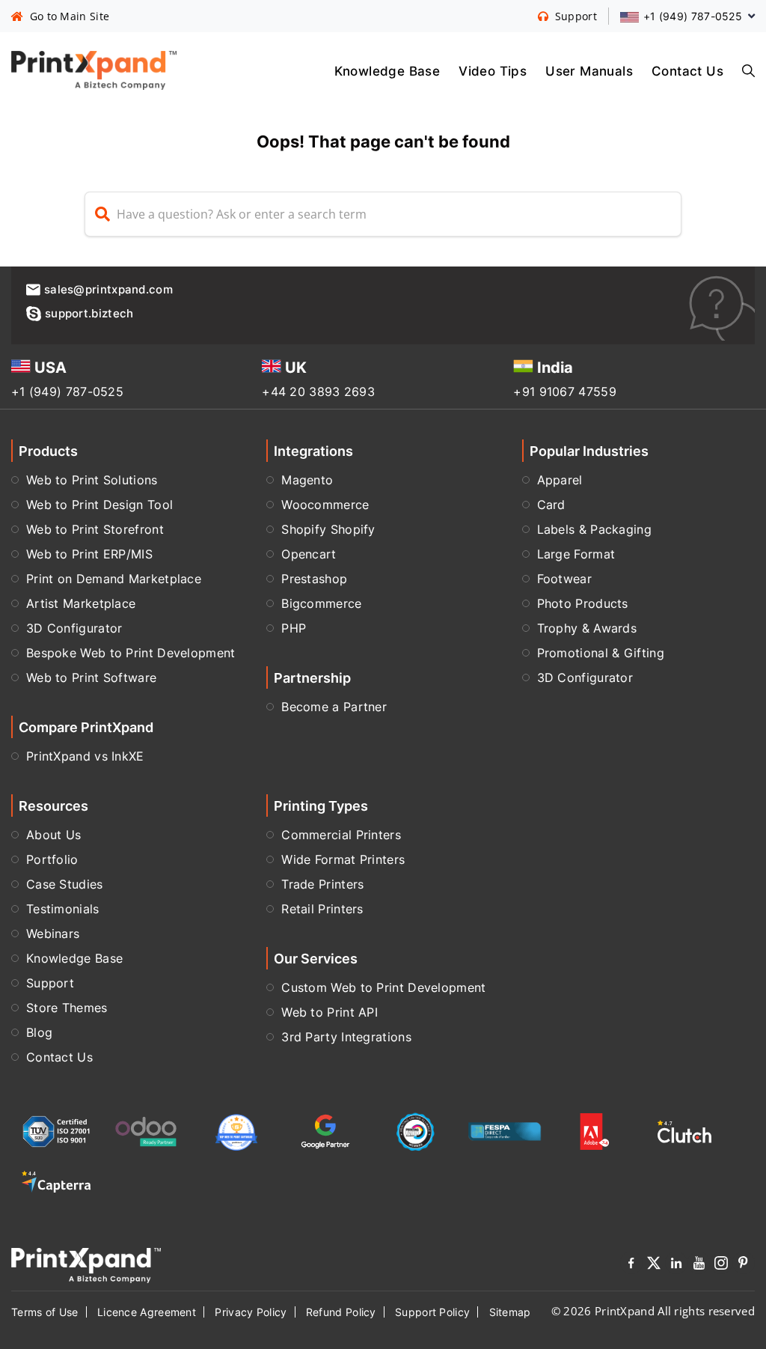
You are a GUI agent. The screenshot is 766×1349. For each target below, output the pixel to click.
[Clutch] (684, 1131)
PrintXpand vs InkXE (85, 756)
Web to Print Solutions (92, 480)
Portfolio (52, 859)
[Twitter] (654, 1265)
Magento (307, 480)
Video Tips (493, 70)
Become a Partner (334, 706)
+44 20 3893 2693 (318, 391)
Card (551, 504)
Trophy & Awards (587, 628)
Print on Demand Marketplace (113, 578)
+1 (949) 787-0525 (67, 391)
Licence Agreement (146, 1312)
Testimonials (62, 909)
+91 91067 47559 (564, 391)
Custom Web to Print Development (383, 987)
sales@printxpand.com (108, 289)
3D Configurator (74, 628)
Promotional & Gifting (600, 653)
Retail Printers (322, 909)
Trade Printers (322, 884)
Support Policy (432, 1312)
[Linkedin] (676, 1265)
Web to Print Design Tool (99, 504)
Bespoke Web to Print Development (131, 653)
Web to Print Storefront (95, 529)
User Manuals (589, 70)
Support (50, 983)
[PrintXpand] (86, 1263)
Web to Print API (329, 1012)
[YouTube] (698, 1265)
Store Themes (67, 1007)
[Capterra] (56, 1181)
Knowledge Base (387, 70)
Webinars (52, 933)
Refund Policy (341, 1312)
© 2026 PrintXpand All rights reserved (653, 1310)
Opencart (308, 554)
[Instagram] (721, 1265)
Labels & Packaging (594, 529)
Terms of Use (45, 1312)
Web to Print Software (91, 677)
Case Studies (64, 884)
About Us (53, 834)
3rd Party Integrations (346, 1037)
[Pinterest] (743, 1265)
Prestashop (314, 578)
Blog (39, 1032)
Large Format (576, 554)
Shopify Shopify (328, 529)
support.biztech (89, 313)
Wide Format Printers (343, 859)
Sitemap (510, 1312)
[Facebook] (631, 1265)
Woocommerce (325, 504)
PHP (293, 628)
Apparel (560, 480)
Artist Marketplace (80, 603)
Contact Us (687, 70)
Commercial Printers (341, 834)
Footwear (564, 578)
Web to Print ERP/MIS (89, 554)
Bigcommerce (321, 603)
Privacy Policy (251, 1312)
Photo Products (582, 603)
